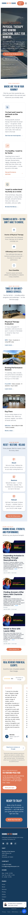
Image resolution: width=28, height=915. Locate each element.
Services (4, 889)
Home (3, 884)
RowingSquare (9, 3)
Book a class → (9, 430)
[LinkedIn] (11, 843)
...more (15, 569)
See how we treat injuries (13, 135)
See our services (10, 59)
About (3, 887)
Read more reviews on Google (13, 748)
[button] (14, 557)
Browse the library (10, 206)
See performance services (10, 173)
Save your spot (9, 787)
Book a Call (20, 3)
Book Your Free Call (14, 819)
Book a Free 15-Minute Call (13, 54)
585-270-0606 (7, 864)
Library (4, 894)
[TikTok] (15, 843)
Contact (4, 897)
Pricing (4, 892)
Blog (3, 899)
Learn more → (9, 345)
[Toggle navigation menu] (26, 3)
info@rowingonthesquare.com (11, 866)
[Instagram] (7, 843)
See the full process (14, 516)
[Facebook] (3, 843)
